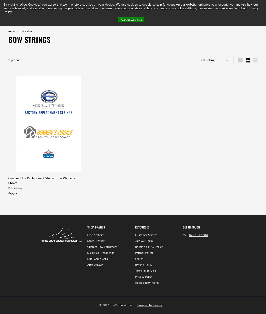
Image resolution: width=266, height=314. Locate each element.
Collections (26, 31)
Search (139, 258)
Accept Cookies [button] (131, 19)
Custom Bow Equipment (102, 246)
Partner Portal (144, 252)
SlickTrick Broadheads (100, 252)
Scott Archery (96, 240)
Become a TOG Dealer (149, 246)
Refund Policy (143, 264)
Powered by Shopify (149, 305)
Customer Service (146, 235)
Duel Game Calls (97, 258)
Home (11, 31)
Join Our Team (144, 240)
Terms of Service (145, 270)
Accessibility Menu (147, 282)
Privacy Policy (144, 276)
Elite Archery (95, 235)
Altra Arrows (95, 264)
